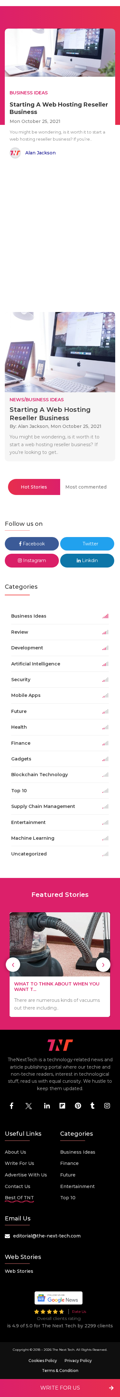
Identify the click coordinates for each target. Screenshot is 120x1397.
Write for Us (19, 1163)
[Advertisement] (60, 236)
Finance (69, 1163)
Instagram (34, 560)
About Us (15, 1152)
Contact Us (17, 1186)
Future (68, 1175)
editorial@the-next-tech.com (47, 1236)
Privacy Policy (78, 1360)
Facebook (33, 544)
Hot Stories (34, 487)
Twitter (89, 544)
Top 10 (68, 1198)
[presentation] (13, 964)
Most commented (86, 487)
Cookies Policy (42, 1360)
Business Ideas (77, 1152)
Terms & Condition (60, 1370)
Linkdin (89, 560)
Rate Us (79, 1311)
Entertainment (77, 1186)
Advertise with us (26, 1175)
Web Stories (19, 1271)
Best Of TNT (19, 1198)
